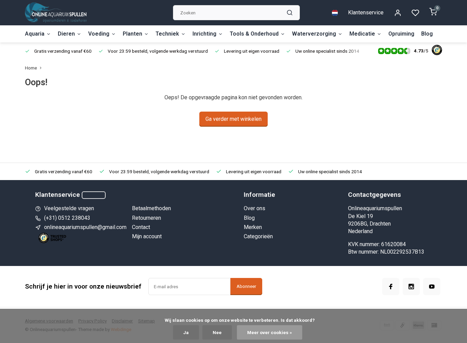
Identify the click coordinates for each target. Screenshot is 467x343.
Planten (132, 33)
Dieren (66, 33)
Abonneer (246, 286)
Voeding (98, 33)
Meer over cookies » (269, 332)
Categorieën (258, 236)
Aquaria (34, 33)
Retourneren (146, 218)
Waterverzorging (314, 33)
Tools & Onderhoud (254, 33)
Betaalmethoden (151, 208)
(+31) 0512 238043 (67, 218)
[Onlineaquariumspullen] (55, 12)
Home (31, 68)
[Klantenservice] (94, 195)
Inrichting (204, 33)
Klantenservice (366, 12)
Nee (217, 332)
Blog (427, 33)
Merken (253, 227)
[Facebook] (390, 286)
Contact (141, 227)
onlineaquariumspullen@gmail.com (85, 227)
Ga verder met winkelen (233, 119)
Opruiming (401, 33)
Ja (186, 332)
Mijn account (147, 236)
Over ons (254, 208)
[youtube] (431, 286)
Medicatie (362, 33)
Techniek (167, 33)
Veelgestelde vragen (69, 208)
